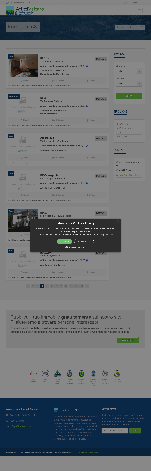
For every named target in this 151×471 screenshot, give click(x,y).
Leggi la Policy (106, 234)
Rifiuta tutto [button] (84, 242)
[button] (75, 235)
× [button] (118, 221)
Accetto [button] (64, 242)
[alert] (75, 235)
